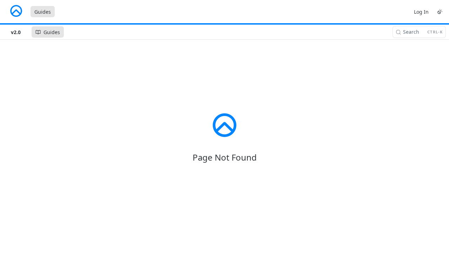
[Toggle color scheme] (439, 11)
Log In (421, 11)
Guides (42, 11)
